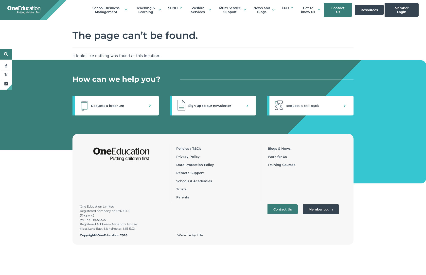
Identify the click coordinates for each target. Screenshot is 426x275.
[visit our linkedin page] (5, 83)
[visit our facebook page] (5, 66)
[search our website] (6, 54)
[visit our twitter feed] (5, 74)
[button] (115, 105)
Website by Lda (190, 235)
